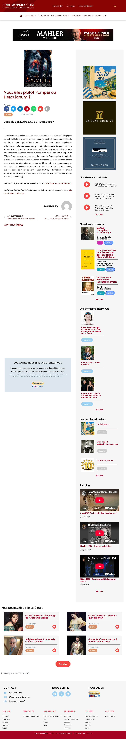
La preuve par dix (105, 460)
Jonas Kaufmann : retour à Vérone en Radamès (102, 640)
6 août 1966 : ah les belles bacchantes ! (98, 513)
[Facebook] (54, 694)
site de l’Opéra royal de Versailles (57, 183)
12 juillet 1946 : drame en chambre (95, 546)
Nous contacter (86, 6)
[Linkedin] (68, 694)
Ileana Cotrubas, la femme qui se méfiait (102, 616)
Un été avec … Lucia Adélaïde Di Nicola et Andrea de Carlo (91, 395)
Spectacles (30, 16)
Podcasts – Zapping (81, 16)
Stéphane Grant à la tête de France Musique (40, 640)
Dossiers (100, 16)
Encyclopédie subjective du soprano (107, 443)
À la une (42, 16)
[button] (43, 15)
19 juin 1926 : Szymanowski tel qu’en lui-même (98, 580)
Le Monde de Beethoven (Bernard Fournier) (107, 279)
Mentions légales (48, 733)
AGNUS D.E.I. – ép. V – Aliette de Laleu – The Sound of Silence (104, 208)
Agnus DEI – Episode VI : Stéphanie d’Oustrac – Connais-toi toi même (105, 196)
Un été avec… (103, 424)
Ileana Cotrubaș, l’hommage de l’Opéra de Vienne (40, 616)
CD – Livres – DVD (59, 16)
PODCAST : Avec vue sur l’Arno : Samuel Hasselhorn (106, 185)
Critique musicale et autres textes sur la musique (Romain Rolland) (106, 253)
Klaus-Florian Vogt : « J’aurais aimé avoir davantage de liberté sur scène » (91, 330)
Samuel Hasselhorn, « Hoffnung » (104, 230)
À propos (70, 6)
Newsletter (58, 6)
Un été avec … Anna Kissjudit (90, 363)
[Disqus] (38, 259)
